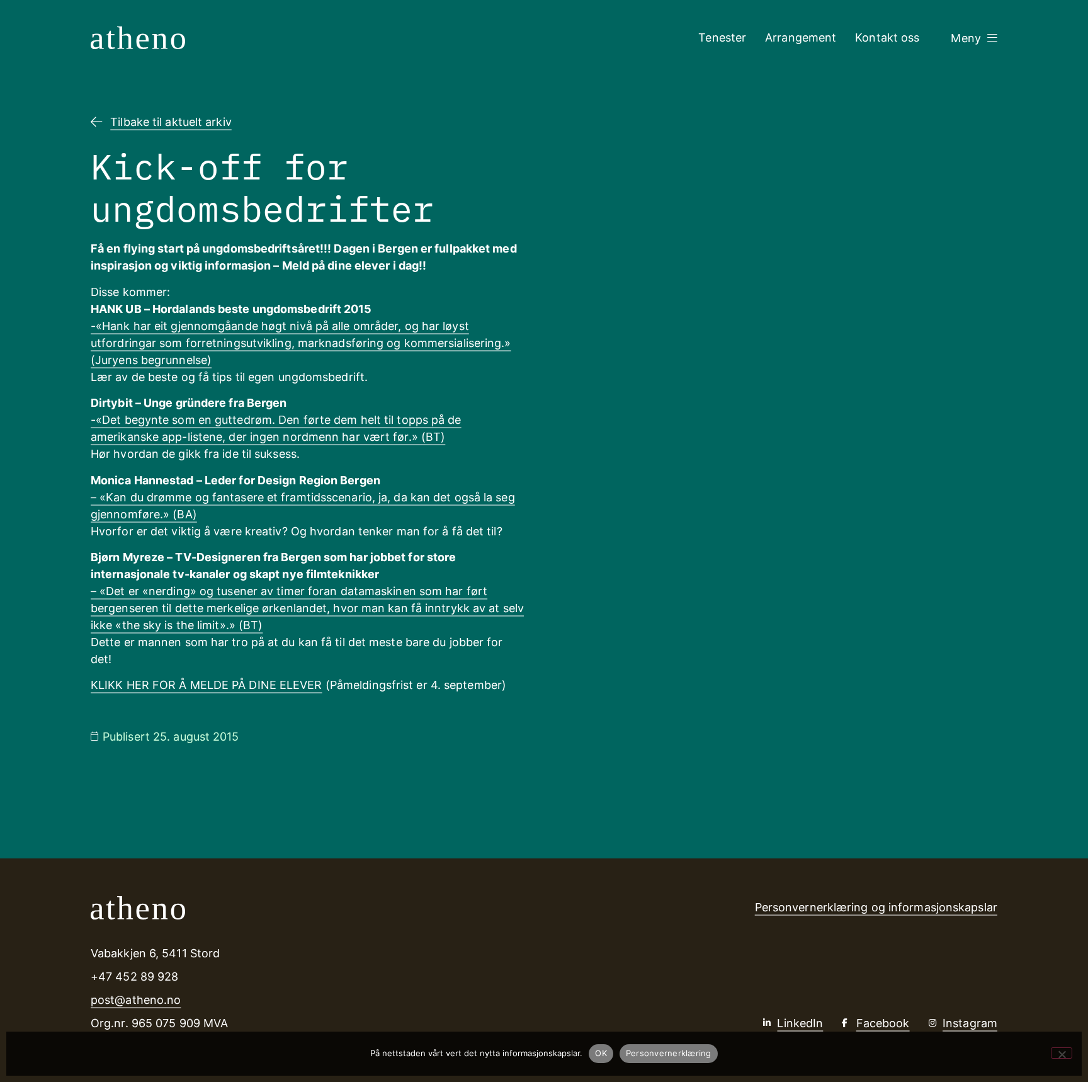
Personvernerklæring (668, 1053)
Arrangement (800, 37)
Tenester (722, 37)
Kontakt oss (887, 37)
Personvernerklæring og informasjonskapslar (876, 907)
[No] (1061, 1053)
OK (601, 1053)
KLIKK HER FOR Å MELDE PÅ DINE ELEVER (206, 685)
